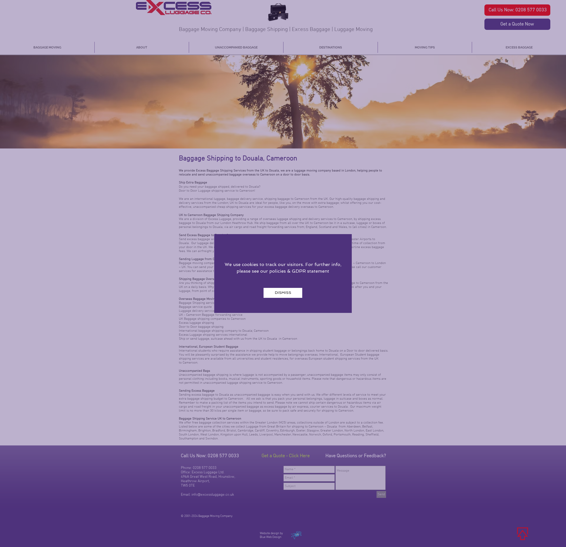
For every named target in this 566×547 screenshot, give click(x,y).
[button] (283, 293)
